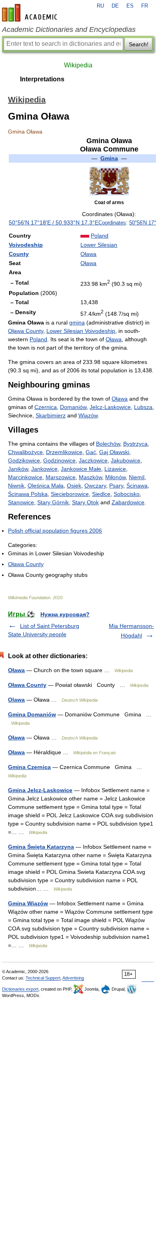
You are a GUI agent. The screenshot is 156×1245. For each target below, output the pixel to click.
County (19, 254)
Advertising (73, 978)
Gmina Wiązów (28, 903)
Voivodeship (26, 245)
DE (115, 6)
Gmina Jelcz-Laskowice (40, 790)
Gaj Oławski (114, 452)
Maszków (90, 477)
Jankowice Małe (81, 469)
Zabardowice (128, 502)
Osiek (74, 485)
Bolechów (108, 444)
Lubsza (143, 407)
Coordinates (112, 223)
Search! (138, 44)
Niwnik (16, 485)
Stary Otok (85, 502)
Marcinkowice (25, 477)
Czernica (45, 407)
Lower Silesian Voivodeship (80, 331)
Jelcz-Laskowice (110, 407)
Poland (99, 235)
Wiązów (88, 415)
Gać (91, 452)
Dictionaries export (20, 989)
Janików (18, 469)
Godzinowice (59, 460)
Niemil (136, 477)
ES (130, 6)
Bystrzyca (135, 444)
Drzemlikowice (64, 452)
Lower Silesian (98, 245)
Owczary (95, 485)
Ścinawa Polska (28, 494)
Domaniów (73, 407)
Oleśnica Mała (46, 485)
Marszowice (61, 477)
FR (144, 6)
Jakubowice (125, 460)
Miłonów (115, 477)
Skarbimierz (51, 415)
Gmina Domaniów (32, 714)
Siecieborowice (70, 494)
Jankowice (44, 469)
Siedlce (101, 494)
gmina (77, 322)
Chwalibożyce (25, 452)
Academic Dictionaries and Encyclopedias (69, 29)
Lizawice (115, 469)
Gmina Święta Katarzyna (41, 847)
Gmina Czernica (29, 767)
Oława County (25, 331)
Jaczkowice (93, 460)
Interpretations (42, 79)
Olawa (16, 699)
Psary (116, 485)
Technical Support (43, 978)
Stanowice (21, 502)
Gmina (109, 158)
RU (100, 6)
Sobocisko (127, 494)
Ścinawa (137, 485)
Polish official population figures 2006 (55, 530)
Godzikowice (24, 460)
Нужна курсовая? (65, 614)
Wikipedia (78, 65)
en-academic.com (31, 13)
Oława (88, 254)
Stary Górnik (53, 502)
